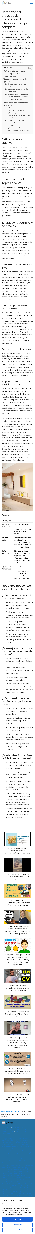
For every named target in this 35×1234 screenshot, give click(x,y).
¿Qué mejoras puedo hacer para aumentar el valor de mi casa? (19, 115)
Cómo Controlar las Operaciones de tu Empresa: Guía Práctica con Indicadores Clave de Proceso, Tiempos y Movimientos (17, 1192)
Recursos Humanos (24, 1129)
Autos (4, 1127)
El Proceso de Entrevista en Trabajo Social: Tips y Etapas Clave (17, 1164)
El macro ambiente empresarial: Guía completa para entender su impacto (15, 1172)
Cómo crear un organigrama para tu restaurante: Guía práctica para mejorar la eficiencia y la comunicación (17, 1186)
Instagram (24, 1127)
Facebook (15, 1127)
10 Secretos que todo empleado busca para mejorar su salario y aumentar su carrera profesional (17, 1167)
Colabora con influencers (18, 94)
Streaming (19, 1131)
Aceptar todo (17, 1219)
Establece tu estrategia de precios (15, 80)
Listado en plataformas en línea (18, 85)
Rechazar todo (17, 1230)
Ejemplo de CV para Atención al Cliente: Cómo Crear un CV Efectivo (17, 1161)
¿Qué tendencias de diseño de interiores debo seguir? (19, 129)
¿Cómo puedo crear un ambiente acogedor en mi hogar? (18, 123)
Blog (8, 1127)
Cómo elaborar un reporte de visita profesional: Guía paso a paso (16, 1143)
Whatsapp (6, 1133)
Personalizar (18, 1225)
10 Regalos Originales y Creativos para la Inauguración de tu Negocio (16, 1140)
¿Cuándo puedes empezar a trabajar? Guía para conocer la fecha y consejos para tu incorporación (16, 1151)
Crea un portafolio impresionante (12, 74)
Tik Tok (26, 1131)
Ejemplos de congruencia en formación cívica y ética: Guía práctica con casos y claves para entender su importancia (17, 1156)
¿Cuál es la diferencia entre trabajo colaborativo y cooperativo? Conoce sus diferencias (16, 1177)
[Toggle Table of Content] (29, 68)
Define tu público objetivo (14, 71)
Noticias (6, 1129)
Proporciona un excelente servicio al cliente (18, 98)
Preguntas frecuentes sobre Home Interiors (16, 104)
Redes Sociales (8, 1131)
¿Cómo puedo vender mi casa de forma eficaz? (17, 109)
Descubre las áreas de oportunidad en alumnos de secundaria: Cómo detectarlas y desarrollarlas (16, 1181)
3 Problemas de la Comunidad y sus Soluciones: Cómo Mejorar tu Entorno (17, 1147)
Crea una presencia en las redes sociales (18, 90)
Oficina (12, 1129)
